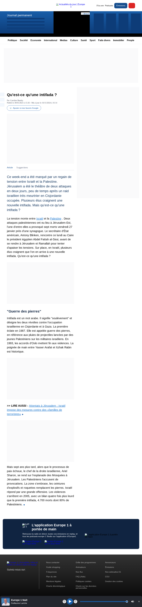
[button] (133, 601)
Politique (12, 40)
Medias (63, 40)
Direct (132, 5)
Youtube (23, 575)
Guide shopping (53, 567)
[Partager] (2, 94)
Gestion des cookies (114, 581)
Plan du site (51, 576)
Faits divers (104, 40)
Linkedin (32, 575)
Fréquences (51, 572)
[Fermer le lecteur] (139, 601)
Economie (36, 40)
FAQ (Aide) (80, 576)
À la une (100, 5)
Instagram (13, 575)
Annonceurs (110, 562)
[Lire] (70, 601)
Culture (74, 40)
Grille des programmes (86, 562)
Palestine (55, 218)
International (50, 40)
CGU (107, 576)
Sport (92, 40)
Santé (84, 40)
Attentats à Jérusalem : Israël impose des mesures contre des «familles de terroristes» (36, 410)
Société (24, 40)
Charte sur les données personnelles (86, 587)
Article (10, 167)
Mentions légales (53, 581)
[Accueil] (71, 6)
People (130, 40)
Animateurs (81, 567)
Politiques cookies (83, 581)
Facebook (18, 575)
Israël (39, 218)
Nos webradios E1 (113, 572)
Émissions (120, 5)
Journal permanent (19, 15)
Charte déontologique (55, 586)
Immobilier (118, 40)
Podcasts (109, 5)
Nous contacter (52, 562)
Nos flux (79, 572)
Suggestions (22, 167)
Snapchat (27, 575)
